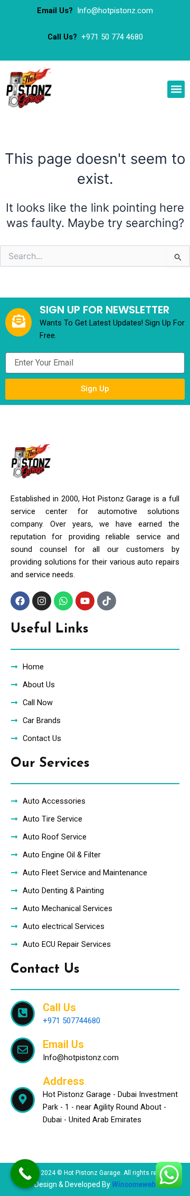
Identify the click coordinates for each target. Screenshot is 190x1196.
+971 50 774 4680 (112, 37)
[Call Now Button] (25, 1173)
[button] (176, 89)
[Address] (23, 1100)
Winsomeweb (134, 1184)
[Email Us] (23, 1050)
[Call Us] (23, 1013)
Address (63, 1081)
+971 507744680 (71, 1020)
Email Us (63, 1044)
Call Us (59, 1007)
